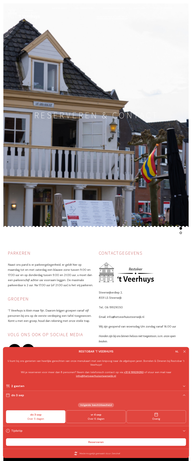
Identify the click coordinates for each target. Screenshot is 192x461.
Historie (139, 8)
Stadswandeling (114, 8)
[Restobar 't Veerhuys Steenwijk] (24, 13)
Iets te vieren (162, 8)
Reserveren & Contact (112, 16)
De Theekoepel (85, 8)
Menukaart (59, 8)
